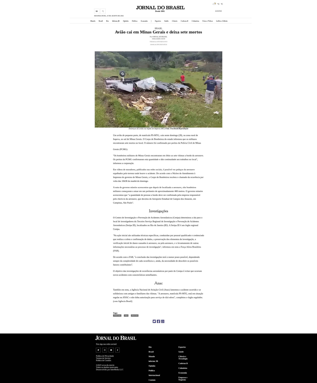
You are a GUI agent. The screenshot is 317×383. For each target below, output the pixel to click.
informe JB (153, 361)
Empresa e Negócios (182, 378)
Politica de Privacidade (105, 356)
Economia (144, 21)
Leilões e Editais (221, 21)
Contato (152, 380)
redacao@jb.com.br (158, 39)
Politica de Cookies (103, 360)
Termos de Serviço (103, 358)
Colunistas (195, 21)
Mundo (92, 21)
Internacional (154, 375)
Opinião (126, 21)
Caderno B (184, 21)
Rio (107, 21)
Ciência (174, 21)
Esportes (158, 21)
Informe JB (115, 21)
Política (134, 21)
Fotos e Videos (208, 21)
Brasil (101, 21)
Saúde (166, 21)
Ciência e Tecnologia (182, 357)
